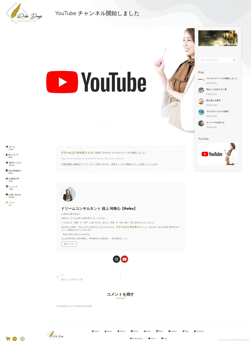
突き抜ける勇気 (213, 100)
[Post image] (201, 79)
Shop (160, 331)
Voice (148, 331)
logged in (71, 306)
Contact (173, 331)
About (109, 331)
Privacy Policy (137, 338)
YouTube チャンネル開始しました (221, 78)
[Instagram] (116, 259)
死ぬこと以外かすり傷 (216, 89)
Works (135, 331)
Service (122, 331)
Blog (186, 331)
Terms (153, 338)
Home (96, 331)
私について (69, 244)
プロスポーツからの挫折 (217, 111)
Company (200, 331)
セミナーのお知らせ (215, 122)
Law (165, 338)
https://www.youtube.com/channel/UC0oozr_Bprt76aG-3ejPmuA (92, 158)
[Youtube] (124, 259)
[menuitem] (24, 148)
